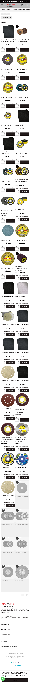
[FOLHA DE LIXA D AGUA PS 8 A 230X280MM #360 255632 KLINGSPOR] (22, 351)
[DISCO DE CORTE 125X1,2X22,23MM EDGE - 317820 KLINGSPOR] (22, 150)
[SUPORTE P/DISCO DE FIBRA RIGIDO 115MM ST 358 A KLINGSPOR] (8, 522)
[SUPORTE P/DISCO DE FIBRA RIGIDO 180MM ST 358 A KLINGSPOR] (22, 550)
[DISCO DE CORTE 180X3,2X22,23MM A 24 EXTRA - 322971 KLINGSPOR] (8, 265)
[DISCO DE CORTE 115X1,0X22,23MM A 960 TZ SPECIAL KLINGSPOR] (22, 208)
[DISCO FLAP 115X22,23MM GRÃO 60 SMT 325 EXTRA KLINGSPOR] (22, 94)
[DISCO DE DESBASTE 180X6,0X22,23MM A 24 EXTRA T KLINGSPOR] (22, 66)
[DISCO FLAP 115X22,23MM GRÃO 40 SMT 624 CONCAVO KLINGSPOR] (8, 178)
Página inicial (5, 14)
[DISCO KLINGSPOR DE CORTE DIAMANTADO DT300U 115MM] (22, 437)
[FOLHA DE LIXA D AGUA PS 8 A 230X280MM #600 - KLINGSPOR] (22, 379)
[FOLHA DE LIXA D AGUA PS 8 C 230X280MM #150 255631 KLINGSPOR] (22, 323)
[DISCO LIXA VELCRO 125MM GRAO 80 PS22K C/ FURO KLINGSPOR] (8, 407)
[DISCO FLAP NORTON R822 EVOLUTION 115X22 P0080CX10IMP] (22, 466)
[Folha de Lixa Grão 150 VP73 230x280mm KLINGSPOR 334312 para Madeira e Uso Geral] (22, 295)
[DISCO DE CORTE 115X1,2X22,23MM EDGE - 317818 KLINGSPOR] (8, 122)
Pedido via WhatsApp (9, 47)
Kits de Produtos (5, 9)
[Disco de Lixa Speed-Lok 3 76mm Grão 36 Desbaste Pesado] (22, 38)
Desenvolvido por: (11, 665)
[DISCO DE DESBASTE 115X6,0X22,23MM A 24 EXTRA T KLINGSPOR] (8, 94)
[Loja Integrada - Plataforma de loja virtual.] (15, 662)
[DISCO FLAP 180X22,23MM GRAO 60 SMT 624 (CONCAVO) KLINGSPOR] (22, 522)
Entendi (15, 680)
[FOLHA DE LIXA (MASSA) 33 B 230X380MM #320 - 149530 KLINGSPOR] (8, 295)
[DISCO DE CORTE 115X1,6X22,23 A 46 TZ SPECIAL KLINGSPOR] (8, 66)
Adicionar (10, 50)
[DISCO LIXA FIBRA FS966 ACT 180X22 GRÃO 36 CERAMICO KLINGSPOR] (22, 494)
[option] (5, 9)
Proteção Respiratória (18, 9)
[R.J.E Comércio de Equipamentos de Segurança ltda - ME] (10, 5)
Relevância (5, 17)
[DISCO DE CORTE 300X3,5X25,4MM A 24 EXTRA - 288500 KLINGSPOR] (8, 578)
